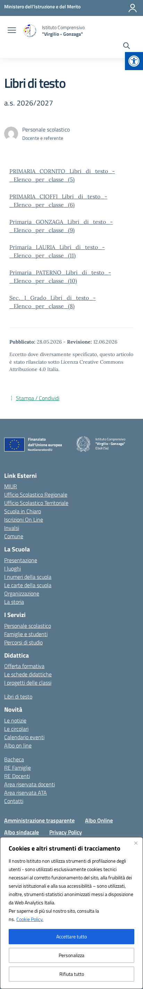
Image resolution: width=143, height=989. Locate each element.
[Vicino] (136, 843)
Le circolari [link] (16, 729)
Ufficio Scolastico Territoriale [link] (36, 503)
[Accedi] (132, 7)
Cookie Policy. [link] (29, 919)
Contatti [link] (13, 801)
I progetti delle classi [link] (27, 682)
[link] (134, 61)
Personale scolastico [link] (27, 626)
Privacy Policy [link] (65, 832)
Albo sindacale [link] (21, 832)
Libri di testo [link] (18, 696)
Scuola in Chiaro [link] (22, 511)
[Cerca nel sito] (126, 46)
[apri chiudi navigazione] (12, 31)
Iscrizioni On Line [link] (23, 519)
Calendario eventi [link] (24, 737)
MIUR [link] (10, 486)
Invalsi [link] (11, 528)
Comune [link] (13, 536)
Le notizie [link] (15, 720)
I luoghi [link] (12, 568)
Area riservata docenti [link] (29, 784)
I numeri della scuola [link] (27, 577)
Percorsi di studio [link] (23, 642)
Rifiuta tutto (71, 974)
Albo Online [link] (99, 820)
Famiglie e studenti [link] (26, 634)
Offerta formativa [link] (24, 666)
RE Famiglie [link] (17, 767)
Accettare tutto (71, 936)
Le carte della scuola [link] (27, 585)
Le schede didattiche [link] (28, 674)
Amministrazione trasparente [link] (39, 820)
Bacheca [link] (14, 759)
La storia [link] (14, 602)
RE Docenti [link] (17, 776)
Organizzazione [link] (21, 593)
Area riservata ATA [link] (25, 792)
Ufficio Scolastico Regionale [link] (35, 494)
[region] (71, 913)
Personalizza (71, 955)
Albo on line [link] (18, 745)
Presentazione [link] (20, 560)
